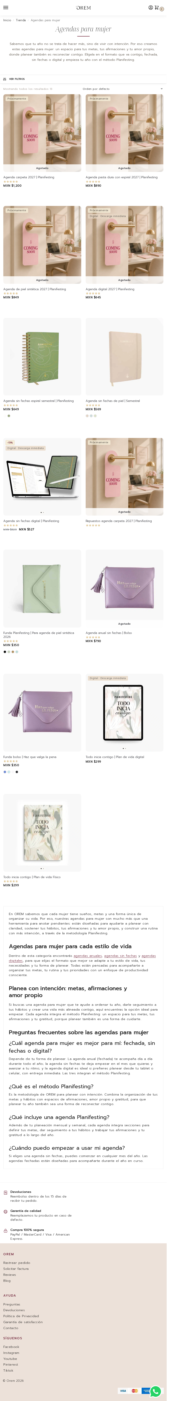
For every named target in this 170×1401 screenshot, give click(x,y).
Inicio (7, 20)
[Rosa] (87, 415)
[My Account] (150, 8)
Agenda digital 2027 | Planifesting (110, 289)
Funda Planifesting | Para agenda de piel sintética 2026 (38, 635)
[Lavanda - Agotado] (12, 771)
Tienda (21, 20)
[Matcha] (8, 651)
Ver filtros (17, 79)
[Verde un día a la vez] (8, 415)
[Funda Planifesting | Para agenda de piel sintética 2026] (42, 589)
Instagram (11, 1352)
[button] (158, 8)
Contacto (10, 1328)
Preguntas (11, 1304)
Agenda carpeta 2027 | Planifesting (28, 177)
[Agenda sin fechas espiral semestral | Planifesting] (42, 357)
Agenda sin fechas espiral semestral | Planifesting (38, 401)
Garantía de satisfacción (23, 1322)
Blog (7, 1280)
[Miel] (12, 651)
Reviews (9, 1274)
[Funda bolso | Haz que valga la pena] (42, 713)
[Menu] (10, 7)
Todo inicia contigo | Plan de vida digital (115, 757)
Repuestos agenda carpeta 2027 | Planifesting (119, 521)
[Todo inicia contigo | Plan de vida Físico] (42, 833)
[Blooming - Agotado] (4, 415)
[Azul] (4, 771)
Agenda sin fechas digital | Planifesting (31, 521)
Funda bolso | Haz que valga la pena (29, 757)
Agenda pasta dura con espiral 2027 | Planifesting (122, 177)
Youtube (10, 1358)
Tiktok (8, 1370)
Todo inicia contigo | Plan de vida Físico (32, 877)
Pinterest (10, 1364)
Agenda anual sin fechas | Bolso (109, 633)
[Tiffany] (16, 651)
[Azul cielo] (91, 415)
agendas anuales (88, 955)
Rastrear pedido (16, 1262)
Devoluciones (14, 1310)
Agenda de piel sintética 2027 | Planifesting (34, 289)
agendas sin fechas (120, 955)
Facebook (11, 1346)
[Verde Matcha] (95, 415)
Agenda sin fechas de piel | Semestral (113, 401)
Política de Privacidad (21, 1316)
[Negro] (4, 651)
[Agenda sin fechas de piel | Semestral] (125, 357)
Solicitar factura (16, 1268)
